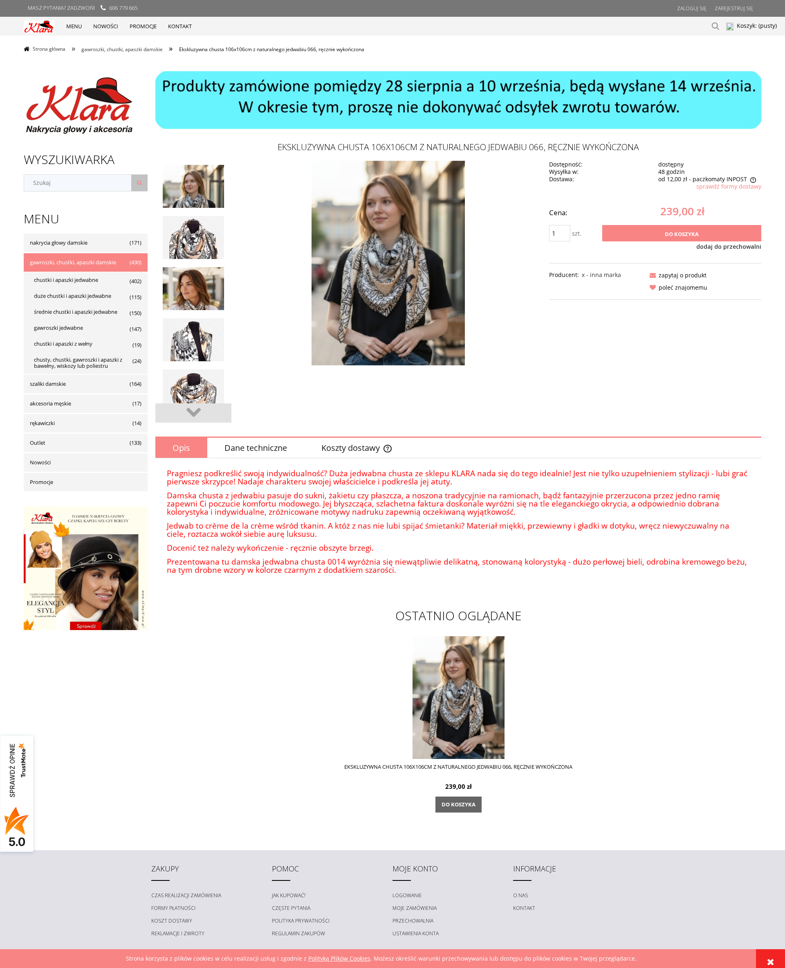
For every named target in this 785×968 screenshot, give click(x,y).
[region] (458, 100)
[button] (676, 275)
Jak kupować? (288, 895)
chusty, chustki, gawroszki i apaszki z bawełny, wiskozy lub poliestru (78, 362)
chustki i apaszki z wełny (63, 343)
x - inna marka (601, 275)
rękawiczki (42, 423)
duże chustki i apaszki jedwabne (72, 295)
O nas (520, 895)
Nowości (40, 462)
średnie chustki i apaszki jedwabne (75, 311)
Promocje (41, 482)
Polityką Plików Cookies (339, 958)
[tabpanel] (458, 529)
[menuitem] (74, 26)
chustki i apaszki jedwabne (66, 280)
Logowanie (407, 895)
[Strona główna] (39, 26)
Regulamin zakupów (298, 933)
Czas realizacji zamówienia (186, 895)
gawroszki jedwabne (58, 327)
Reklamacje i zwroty (177, 933)
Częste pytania (291, 908)
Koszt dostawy (171, 920)
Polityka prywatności (301, 920)
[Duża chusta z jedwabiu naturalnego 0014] (193, 359)
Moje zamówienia (414, 908)
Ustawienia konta (415, 933)
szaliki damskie (48, 383)
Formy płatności (173, 908)
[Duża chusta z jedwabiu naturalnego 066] (193, 206)
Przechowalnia (412, 920)
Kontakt (524, 908)
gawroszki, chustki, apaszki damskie (73, 262)
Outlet (37, 442)
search (715, 26)
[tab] (181, 448)
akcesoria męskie (50, 403)
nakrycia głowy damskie (58, 242)
